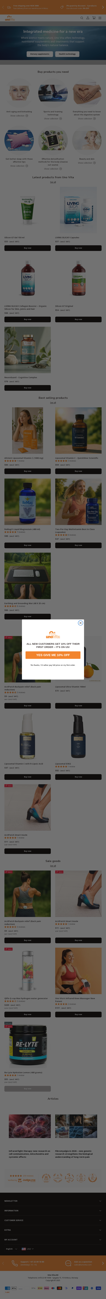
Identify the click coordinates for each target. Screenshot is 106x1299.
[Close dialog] (80, 623)
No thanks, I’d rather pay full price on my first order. (53, 665)
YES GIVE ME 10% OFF (53, 655)
